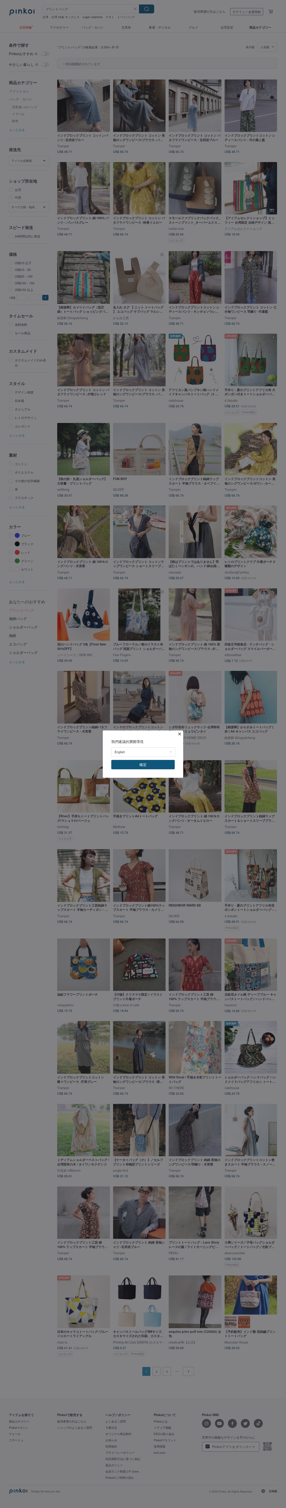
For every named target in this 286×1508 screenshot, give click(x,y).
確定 (143, 764)
